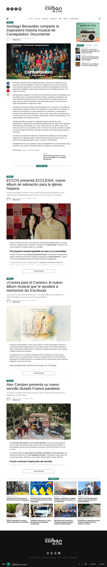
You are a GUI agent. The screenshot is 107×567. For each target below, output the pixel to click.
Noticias (37, 18)
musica (25, 150)
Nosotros (45, 18)
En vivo (31, 18)
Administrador (16, 39)
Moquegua (53, 18)
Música (66, 18)
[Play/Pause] (8, 564)
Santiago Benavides (34, 150)
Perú (60, 18)
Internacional (74, 18)
